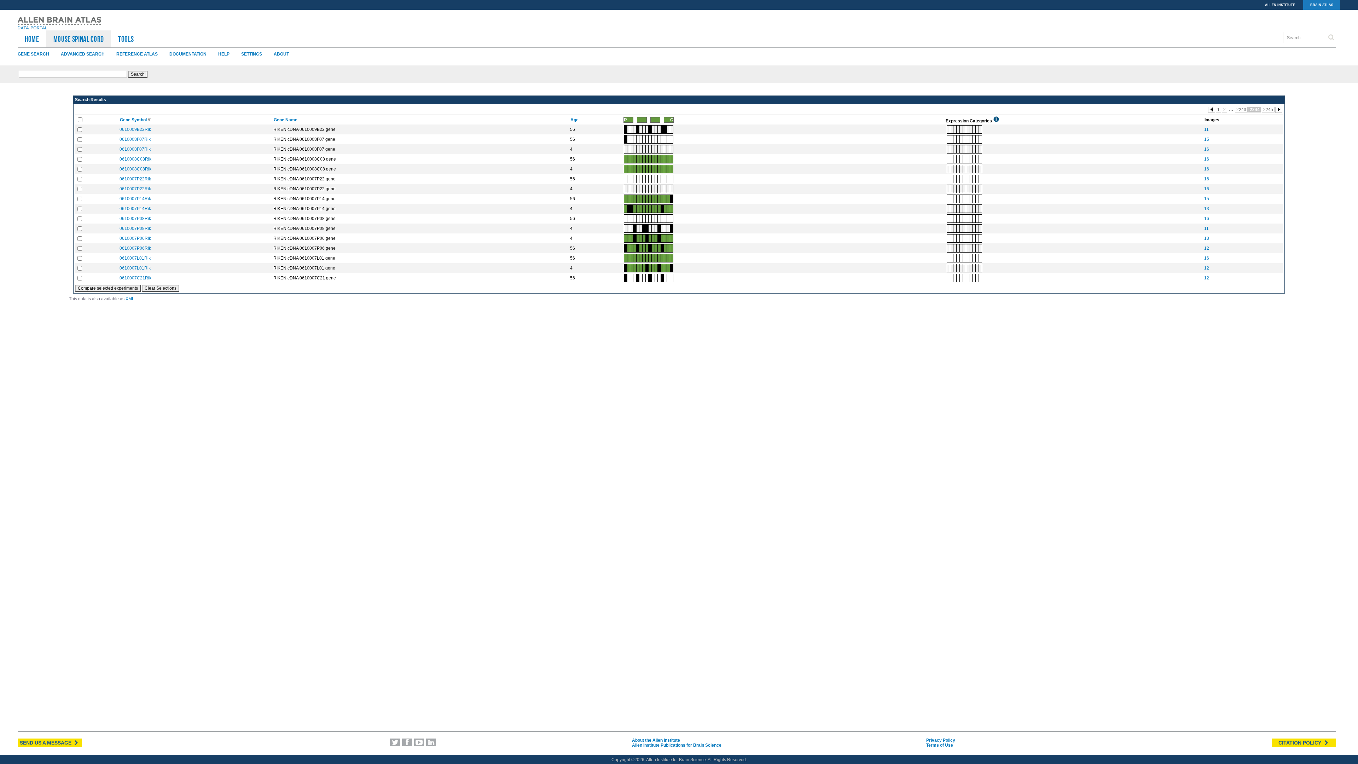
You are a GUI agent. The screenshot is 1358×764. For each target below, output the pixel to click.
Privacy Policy (940, 740)
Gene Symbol (134, 119)
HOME (32, 39)
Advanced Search (83, 54)
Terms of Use (939, 745)
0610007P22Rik (135, 178)
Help (224, 54)
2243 (1241, 109)
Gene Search (33, 54)
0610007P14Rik (135, 198)
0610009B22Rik (135, 129)
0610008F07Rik (135, 139)
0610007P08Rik (135, 218)
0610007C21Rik (135, 278)
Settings (251, 54)
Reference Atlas (137, 54)
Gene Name (286, 119)
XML (130, 298)
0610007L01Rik (135, 258)
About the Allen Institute (656, 740)
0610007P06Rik (135, 238)
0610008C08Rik (135, 159)
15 (1206, 139)
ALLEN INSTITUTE (1280, 5)
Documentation (188, 54)
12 (1206, 248)
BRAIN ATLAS (1321, 5)
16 (1206, 149)
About (281, 54)
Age (575, 119)
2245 (1268, 109)
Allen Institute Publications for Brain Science (676, 745)
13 (1206, 208)
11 (1206, 129)
